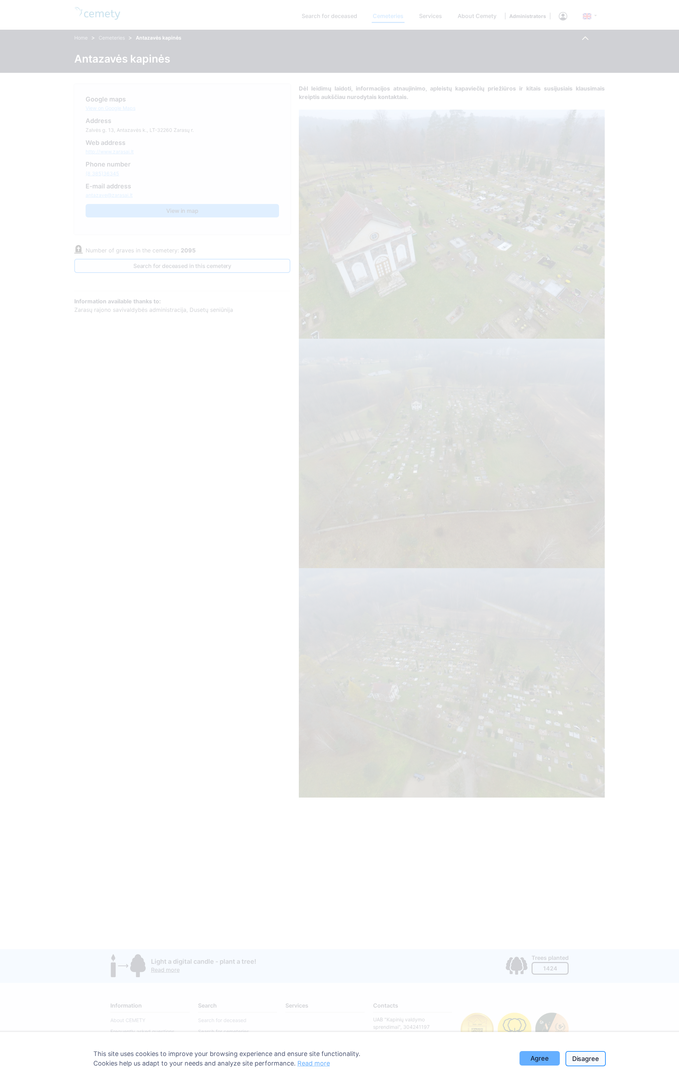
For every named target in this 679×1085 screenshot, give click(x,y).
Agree (539, 1058)
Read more (313, 1063)
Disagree (585, 1058)
